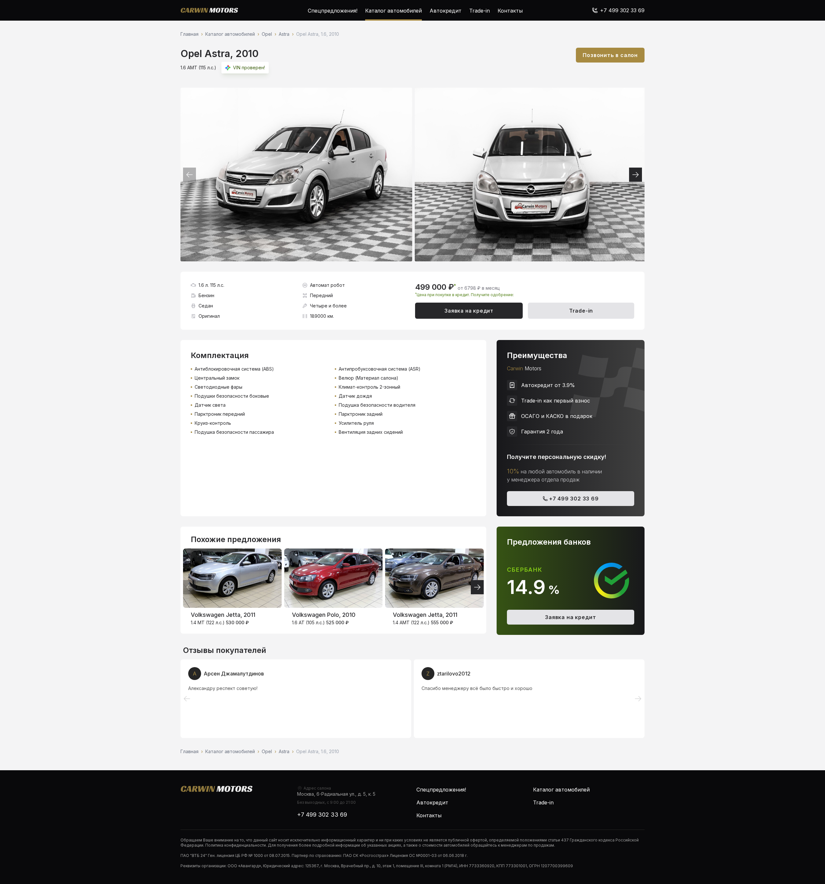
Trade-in (479, 10)
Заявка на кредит (468, 310)
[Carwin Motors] (209, 10)
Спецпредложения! (332, 10)
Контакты (510, 10)
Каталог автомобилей (393, 10)
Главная (189, 34)
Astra (284, 34)
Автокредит (445, 10)
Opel (267, 34)
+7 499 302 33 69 (574, 498)
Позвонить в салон (610, 55)
